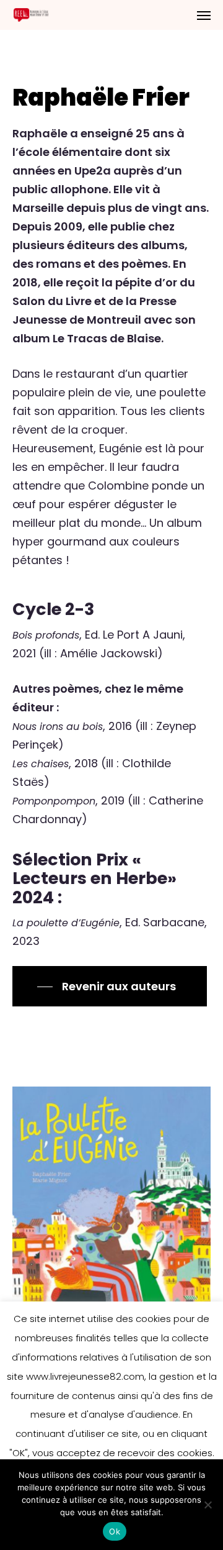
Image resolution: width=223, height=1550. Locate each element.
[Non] (207, 1504)
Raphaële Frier (101, 97)
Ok (114, 1531)
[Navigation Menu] (204, 15)
